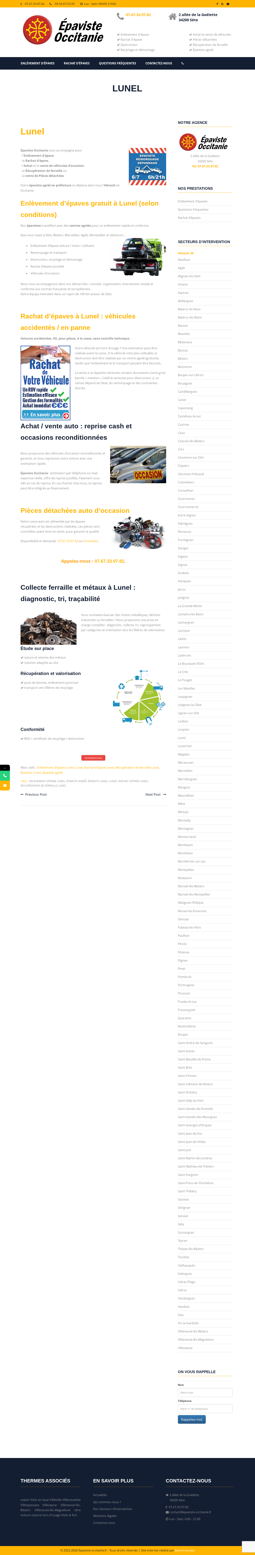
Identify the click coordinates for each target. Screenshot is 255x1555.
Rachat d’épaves (77, 63)
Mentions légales (105, 1516)
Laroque (184, 631)
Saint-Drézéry (187, 1092)
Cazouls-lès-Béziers (191, 441)
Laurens (183, 647)
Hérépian (184, 581)
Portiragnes (186, 985)
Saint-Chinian (187, 1076)
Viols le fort (69, 1515)
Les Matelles (186, 688)
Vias (181, 1315)
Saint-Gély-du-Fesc (191, 1100)
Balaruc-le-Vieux (189, 309)
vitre (77, 1510)
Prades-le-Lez (187, 1002)
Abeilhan (184, 260)
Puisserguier (187, 1010)
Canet (182, 400)
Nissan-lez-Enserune (192, 911)
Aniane (183, 284)
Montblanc (185, 853)
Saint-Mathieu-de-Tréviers (196, 1166)
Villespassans (30, 1505)
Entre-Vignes (187, 515)
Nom (181, 1384)
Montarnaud (187, 837)
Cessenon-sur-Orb (191, 457)
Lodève (183, 721)
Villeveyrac (185, 1348)
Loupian (183, 729)
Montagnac (186, 828)
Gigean (183, 556)
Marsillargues (187, 779)
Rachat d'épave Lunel (99, 767)
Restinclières (187, 1026)
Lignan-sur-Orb (188, 713)
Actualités (100, 1495)
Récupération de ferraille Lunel (137, 767)
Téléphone (185, 1400)
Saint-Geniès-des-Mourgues (197, 1117)
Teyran (182, 1241)
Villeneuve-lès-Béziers (193, 1331)
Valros (182, 1290)
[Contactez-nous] (5, 785)
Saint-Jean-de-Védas (192, 1142)
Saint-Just (184, 1150)
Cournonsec (186, 499)
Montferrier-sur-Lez (191, 861)
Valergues (185, 1274)
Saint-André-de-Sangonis (195, 1043)
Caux (181, 433)
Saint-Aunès (186, 1051)
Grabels (183, 573)
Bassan (183, 325)
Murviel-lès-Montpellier (194, 894)
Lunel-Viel (185, 746)
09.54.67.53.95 (65, 4)
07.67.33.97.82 (35, 4)
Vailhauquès (186, 1265)
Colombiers (186, 482)
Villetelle (55, 1500)
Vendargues (186, 1298)
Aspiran (183, 293)
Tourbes (183, 1257)
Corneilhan (185, 490)
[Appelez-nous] (5, 776)
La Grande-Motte (190, 606)
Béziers (183, 359)
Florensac (185, 532)
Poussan (184, 993)
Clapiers (183, 466)
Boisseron (185, 367)
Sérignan (184, 1208)
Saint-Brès (185, 1067)
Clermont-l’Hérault (191, 474)
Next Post (153, 794)
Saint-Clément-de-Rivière (195, 1084)
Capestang (185, 408)
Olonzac (183, 919)
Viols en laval (39, 1500)
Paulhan (183, 936)
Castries (183, 425)
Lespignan (185, 697)
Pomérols (185, 977)
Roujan (183, 1034)
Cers (181, 449)
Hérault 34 (185, 253)
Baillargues (185, 301)
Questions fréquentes (117, 63)
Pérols (182, 944)
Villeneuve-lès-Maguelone (196, 1339)
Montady (184, 820)
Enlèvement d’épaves (38, 63)
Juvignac (183, 598)
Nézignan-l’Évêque (190, 903)
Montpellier (186, 870)
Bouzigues (185, 383)
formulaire (90, 541)
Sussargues (186, 1232)
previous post (36, 794)
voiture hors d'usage (45, 1515)
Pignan (183, 960)
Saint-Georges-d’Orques (195, 1125)
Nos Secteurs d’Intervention (112, 1509)
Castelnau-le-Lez (189, 416)
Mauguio (184, 787)
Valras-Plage (186, 1282)
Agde (181, 268)
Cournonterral (188, 507)
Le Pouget (185, 680)
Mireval (183, 812)
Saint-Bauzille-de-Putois (194, 1059)
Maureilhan (186, 795)
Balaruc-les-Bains (190, 317)
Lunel (32, 131)
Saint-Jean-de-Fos (190, 1134)
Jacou (182, 589)
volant (25, 1500)
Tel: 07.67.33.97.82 (205, 166)
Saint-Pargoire (188, 1175)
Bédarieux (185, 342)
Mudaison (185, 878)
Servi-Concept (185, 1550)
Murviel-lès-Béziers (191, 886)
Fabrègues (185, 523)
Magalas (183, 754)
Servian (183, 1216)
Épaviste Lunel (31, 773)
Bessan (183, 350)
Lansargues (186, 622)
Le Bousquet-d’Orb (191, 664)
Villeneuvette (71, 1500)
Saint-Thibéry (187, 1191)
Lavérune (184, 655)
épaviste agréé (52, 773)
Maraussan (186, 762)
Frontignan (185, 540)
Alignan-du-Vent (189, 276)
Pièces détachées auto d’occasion (75, 510)
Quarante (184, 1018)
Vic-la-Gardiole (188, 1323)
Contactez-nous (158, 63)
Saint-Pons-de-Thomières (196, 1183)
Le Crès (183, 672)
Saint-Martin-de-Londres (195, 1158)
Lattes (182, 639)
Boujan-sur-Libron (190, 375)
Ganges (183, 548)
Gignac (183, 565)
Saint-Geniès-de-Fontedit (195, 1109)
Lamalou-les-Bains (190, 614)
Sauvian (183, 1199)
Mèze (181, 804)
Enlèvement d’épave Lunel (55, 767)
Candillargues (187, 392)
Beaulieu (184, 334)
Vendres (184, 1307)
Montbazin (185, 845)
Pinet (181, 969)
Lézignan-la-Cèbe (190, 705)
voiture (26, 1515)
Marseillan (185, 771)
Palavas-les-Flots (189, 927)
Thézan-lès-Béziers (191, 1249)
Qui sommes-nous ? (107, 1502)
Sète (181, 1224)
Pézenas (183, 952)
